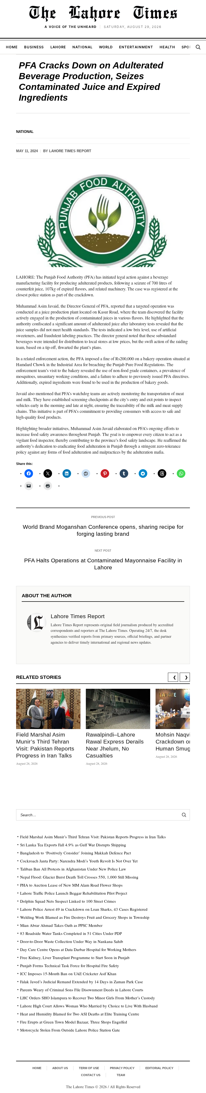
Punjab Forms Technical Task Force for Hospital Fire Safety (69, 965)
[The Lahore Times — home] (103, 13)
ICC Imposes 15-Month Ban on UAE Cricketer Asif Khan (68, 973)
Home (12, 47)
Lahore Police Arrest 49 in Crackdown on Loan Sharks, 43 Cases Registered (84, 909)
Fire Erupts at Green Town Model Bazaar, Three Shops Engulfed (73, 1022)
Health (167, 47)
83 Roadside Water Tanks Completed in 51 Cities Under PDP (71, 933)
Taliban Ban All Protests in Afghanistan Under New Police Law (73, 869)
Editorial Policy (159, 1068)
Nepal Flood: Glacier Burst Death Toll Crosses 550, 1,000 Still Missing (79, 877)
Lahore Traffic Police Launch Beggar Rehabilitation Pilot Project (73, 893)
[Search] (198, 47)
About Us (60, 1068)
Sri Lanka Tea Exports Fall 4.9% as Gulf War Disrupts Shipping (73, 844)
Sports (189, 47)
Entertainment (136, 47)
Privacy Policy (122, 1068)
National (82, 47)
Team (121, 1075)
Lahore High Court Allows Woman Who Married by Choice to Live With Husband (89, 1005)
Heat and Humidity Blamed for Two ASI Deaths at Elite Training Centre (79, 1014)
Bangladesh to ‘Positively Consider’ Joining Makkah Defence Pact (75, 852)
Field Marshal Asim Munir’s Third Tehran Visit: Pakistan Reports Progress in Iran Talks (93, 836)
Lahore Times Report (70, 151)
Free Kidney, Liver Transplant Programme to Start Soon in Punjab (75, 957)
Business (34, 47)
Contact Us (90, 1075)
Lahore (58, 47)
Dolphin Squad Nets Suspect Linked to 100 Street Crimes (68, 901)
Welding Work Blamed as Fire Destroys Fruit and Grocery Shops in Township (84, 917)
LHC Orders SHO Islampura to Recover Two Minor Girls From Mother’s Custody (87, 997)
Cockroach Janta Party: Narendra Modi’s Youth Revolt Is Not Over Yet (79, 861)
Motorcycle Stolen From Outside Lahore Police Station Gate (70, 1030)
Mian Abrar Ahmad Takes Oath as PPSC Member (61, 925)
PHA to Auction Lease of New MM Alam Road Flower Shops (71, 885)
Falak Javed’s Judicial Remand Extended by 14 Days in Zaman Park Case (81, 981)
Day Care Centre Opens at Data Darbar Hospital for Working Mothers (78, 949)
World (106, 47)
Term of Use (89, 1068)
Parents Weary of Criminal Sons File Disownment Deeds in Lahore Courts (81, 989)
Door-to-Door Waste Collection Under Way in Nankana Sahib (71, 941)
